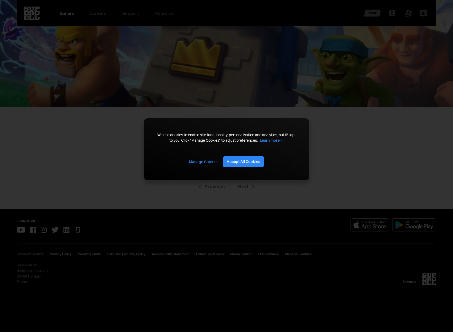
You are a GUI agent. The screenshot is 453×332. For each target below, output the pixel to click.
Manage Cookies (203, 161)
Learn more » (271, 140)
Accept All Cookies (243, 161)
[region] (226, 149)
